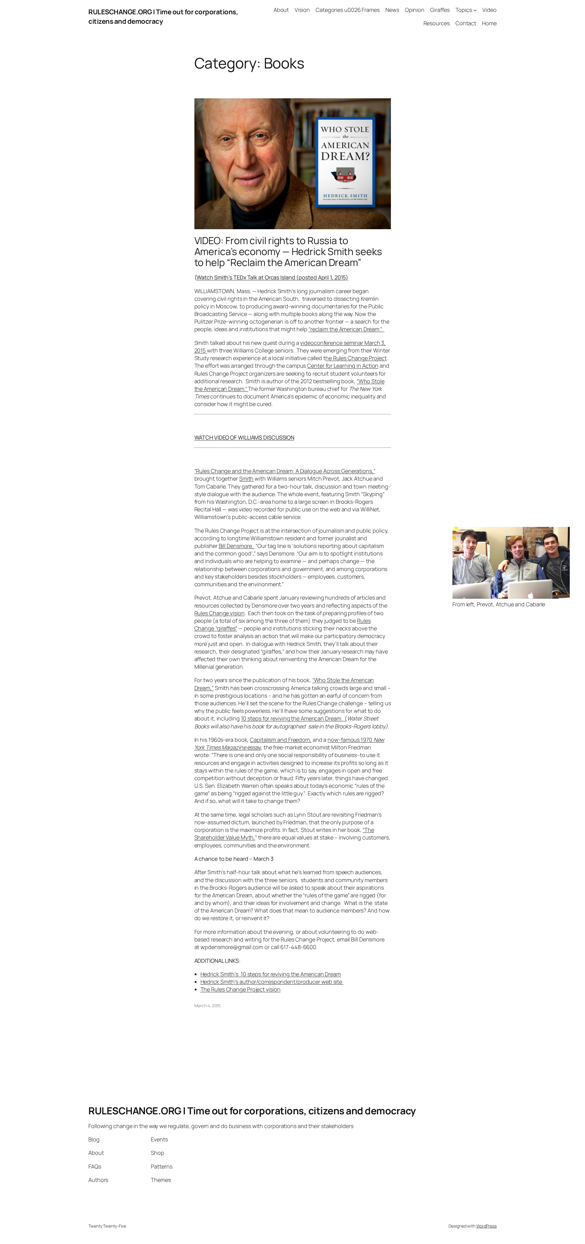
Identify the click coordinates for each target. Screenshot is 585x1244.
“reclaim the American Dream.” (347, 329)
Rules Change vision (219, 613)
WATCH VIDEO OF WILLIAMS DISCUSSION (244, 437)
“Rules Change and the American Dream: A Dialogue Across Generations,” (284, 471)
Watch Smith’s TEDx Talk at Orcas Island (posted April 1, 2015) (272, 277)
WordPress (486, 1226)
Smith (246, 478)
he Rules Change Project (356, 358)
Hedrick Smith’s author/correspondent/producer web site (272, 981)
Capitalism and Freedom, (280, 739)
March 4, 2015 (207, 1005)
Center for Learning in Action (342, 365)
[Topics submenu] (475, 10)
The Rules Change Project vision (240, 989)
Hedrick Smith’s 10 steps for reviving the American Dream (270, 974)
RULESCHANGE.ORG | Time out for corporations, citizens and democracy (252, 1110)
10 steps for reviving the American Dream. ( (294, 718)
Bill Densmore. (237, 545)
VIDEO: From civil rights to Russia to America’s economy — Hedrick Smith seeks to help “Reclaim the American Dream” (288, 251)
